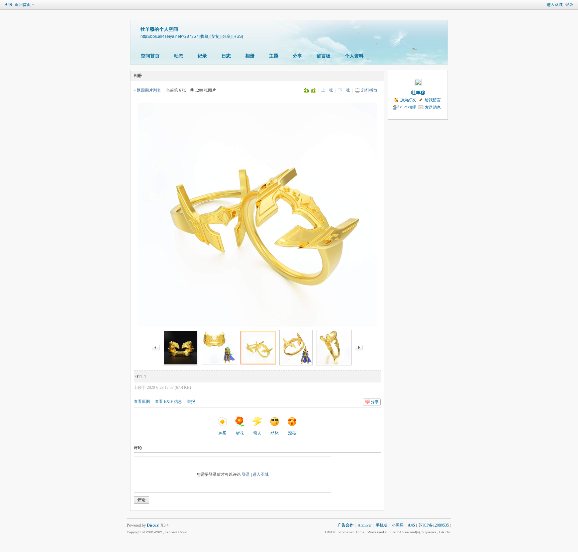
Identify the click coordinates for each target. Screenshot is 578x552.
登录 (569, 4)
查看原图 (142, 401)
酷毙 (275, 433)
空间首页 (150, 56)
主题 (273, 56)
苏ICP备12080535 (433, 525)
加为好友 (408, 100)
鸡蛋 (222, 433)
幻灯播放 (369, 90)
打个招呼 (408, 107)
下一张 (344, 90)
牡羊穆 (418, 92)
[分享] (226, 36)
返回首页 (23, 4)
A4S (8, 4)
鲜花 (240, 433)
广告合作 (346, 525)
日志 (226, 56)
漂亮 (292, 433)
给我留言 (433, 100)
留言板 (323, 56)
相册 (250, 56)
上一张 (327, 90)
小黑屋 (398, 525)
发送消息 (433, 107)
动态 (178, 56)
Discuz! (153, 525)
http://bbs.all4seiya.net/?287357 (169, 36)
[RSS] (237, 36)
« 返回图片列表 (147, 90)
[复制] (215, 36)
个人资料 (354, 56)
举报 (191, 401)
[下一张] (358, 347)
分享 (297, 56)
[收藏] (204, 36)
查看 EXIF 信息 (168, 401)
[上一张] (155, 347)
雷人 (257, 433)
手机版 (382, 525)
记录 (202, 56)
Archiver (365, 525)
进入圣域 (555, 4)
